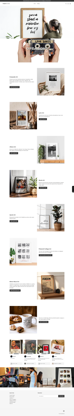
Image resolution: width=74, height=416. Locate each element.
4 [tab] (30, 387)
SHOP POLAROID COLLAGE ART (45, 255)
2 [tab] (27, 387)
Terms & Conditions (13, 399)
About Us (11, 403)
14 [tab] (46, 387)
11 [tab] (41, 387)
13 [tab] (44, 387)
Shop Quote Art (14, 221)
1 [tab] (26, 387)
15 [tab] (47, 387)
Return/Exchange (12, 402)
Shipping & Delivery (13, 400)
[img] (16, 353)
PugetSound (62, 413)
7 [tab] (35, 387)
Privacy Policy (12, 396)
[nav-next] (64, 353)
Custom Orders (12, 395)
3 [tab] (29, 387)
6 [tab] (33, 387)
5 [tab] (32, 387)
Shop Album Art (14, 153)
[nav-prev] (10, 353)
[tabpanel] (9, 377)
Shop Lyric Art (43, 119)
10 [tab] (40, 387)
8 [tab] (37, 387)
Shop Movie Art (43, 187)
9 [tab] (38, 387)
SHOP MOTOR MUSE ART (15, 290)
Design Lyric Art (37, 53)
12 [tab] (43, 387)
